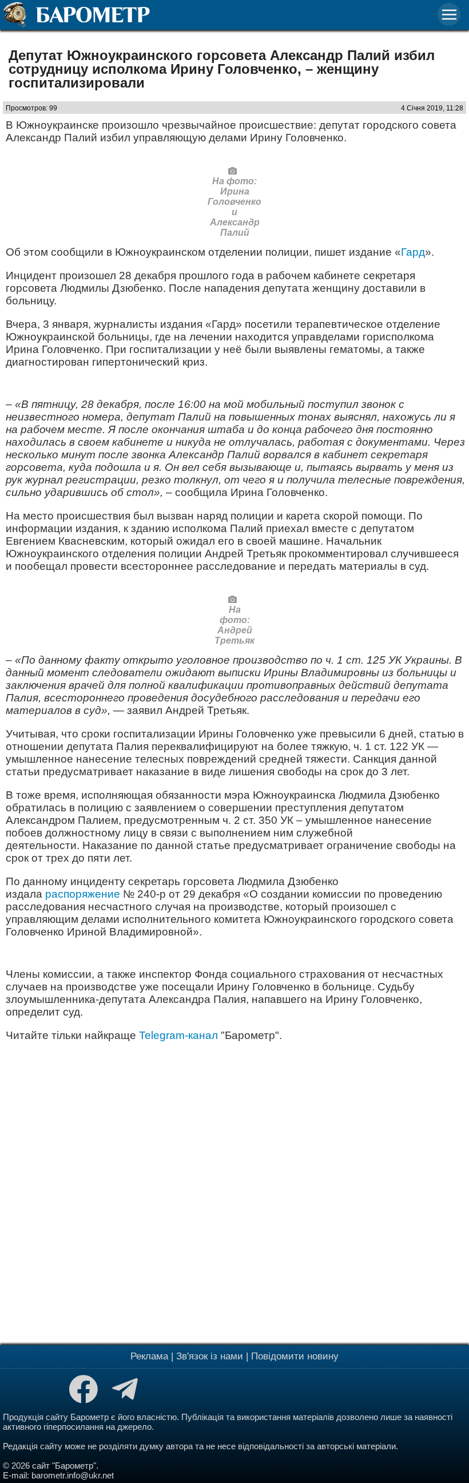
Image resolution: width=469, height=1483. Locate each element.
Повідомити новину (295, 1356)
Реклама (149, 1356)
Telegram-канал (178, 1035)
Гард (413, 252)
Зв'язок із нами (209, 1356)
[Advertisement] (234, 1192)
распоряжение (82, 894)
